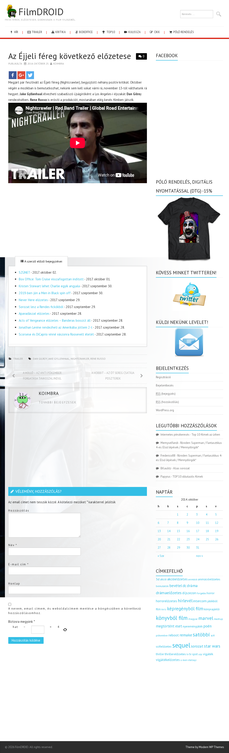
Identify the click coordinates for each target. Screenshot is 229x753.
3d (157, 579)
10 (197, 523)
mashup (218, 619)
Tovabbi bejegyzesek (57, 402)
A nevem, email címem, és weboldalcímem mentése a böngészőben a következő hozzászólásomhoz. (74, 611)
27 (159, 548)
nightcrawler (80, 358)
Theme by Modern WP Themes (204, 747)
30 (188, 548)
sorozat (197, 646)
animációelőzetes (209, 579)
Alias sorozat (181, 468)
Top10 (110, 32)
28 (168, 548)
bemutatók (162, 586)
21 (168, 539)
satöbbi (201, 634)
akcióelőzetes (177, 579)
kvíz (163, 609)
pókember (162, 635)
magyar (193, 619)
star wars (212, 646)
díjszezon (189, 593)
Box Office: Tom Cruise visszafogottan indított (51, 279)
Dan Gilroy (40, 358)
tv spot (193, 654)
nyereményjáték (193, 626)
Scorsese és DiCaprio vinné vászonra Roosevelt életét (56, 334)
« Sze (161, 556)
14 (168, 531)
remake (186, 635)
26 (216, 539)
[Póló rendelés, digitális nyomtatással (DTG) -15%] (189, 228)
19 (216, 531)
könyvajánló (212, 609)
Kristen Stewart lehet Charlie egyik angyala (49, 286)
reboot (174, 635)
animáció (192, 579)
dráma (192, 585)
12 (216, 523)
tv (188, 654)
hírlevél (185, 601)
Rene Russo (98, 358)
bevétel (175, 585)
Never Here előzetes (33, 300)
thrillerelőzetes (175, 654)
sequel (181, 645)
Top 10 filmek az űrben (205, 434)
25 (207, 539)
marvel (205, 618)
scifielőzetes (164, 646)
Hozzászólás (18, 510)
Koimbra (58, 63)
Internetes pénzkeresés (175, 434)
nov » (199, 556)
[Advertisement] (77, 219)
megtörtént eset (169, 626)
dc (184, 585)
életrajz (192, 660)
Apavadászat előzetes (34, 313)
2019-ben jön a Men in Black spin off (45, 293)
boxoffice (85, 32)
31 (197, 548)
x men (184, 660)
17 (197, 531)
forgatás (201, 593)
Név (12, 545)
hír (15, 32)
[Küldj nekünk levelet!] (189, 342)
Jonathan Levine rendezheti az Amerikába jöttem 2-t (55, 327)
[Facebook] (13, 75)
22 (178, 539)
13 (159, 531)
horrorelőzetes (166, 601)
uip (200, 654)
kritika (60, 32)
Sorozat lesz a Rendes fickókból (41, 307)
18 (207, 531)
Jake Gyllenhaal (59, 358)
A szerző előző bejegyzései (42, 261)
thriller (160, 654)
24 (197, 539)
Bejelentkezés (165, 385)
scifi (213, 635)
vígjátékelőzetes (168, 660)
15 (178, 531)
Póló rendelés (183, 32)
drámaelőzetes (169, 592)
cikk (156, 32)
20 (159, 539)
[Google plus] (21, 75)
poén (207, 626)
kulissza (134, 32)
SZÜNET (24, 272)
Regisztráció (163, 377)
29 (178, 548)
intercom (200, 601)
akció (163, 579)
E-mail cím (18, 564)
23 (188, 539)
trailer (36, 32)
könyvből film (172, 617)
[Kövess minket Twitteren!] (189, 294)
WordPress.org (165, 410)
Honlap (14, 583)
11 (207, 523)
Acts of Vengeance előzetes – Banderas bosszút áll (55, 320)
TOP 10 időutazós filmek (187, 476)
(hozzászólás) (167, 402)
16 (188, 531)
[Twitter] (30, 75)
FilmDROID (41, 11)
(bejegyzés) (166, 394)
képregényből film (185, 609)
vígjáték (208, 654)
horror (210, 593)
